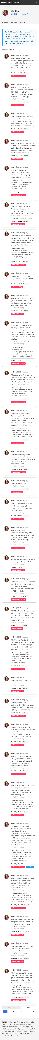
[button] (36, 2)
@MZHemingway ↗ (19, 14)
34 (30, 1011)
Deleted (22, 22)
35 (34, 1011)
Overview (5, 22)
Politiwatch (12, 1022)
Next (29, 1007)
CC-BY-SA (21, 1027)
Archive (14, 22)
